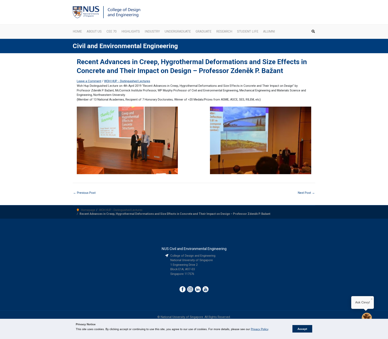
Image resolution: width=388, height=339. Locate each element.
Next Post (306, 193)
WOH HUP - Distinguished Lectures (127, 81)
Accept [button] (302, 329)
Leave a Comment (89, 81)
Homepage (88, 210)
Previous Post (84, 193)
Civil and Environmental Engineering (125, 46)
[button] (313, 32)
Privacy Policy (259, 329)
